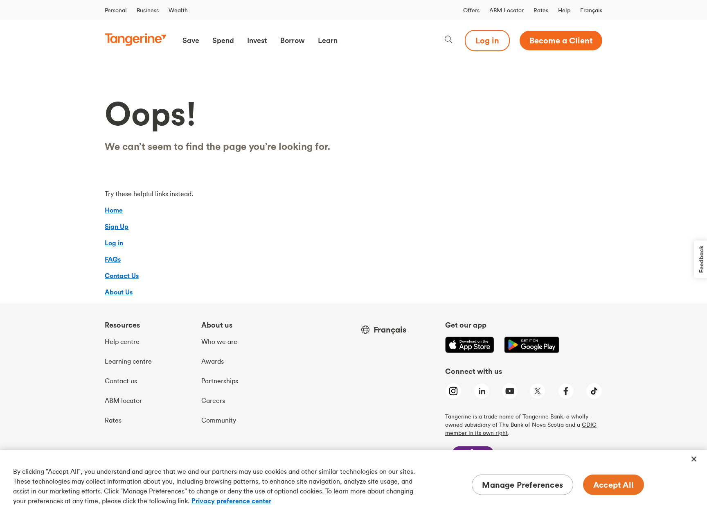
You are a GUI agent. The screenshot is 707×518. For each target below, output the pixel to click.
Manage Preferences (522, 485)
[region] (353, 484)
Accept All (613, 485)
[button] (191, 40)
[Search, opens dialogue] (448, 40)
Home (114, 210)
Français (591, 10)
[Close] (694, 459)
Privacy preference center (231, 501)
